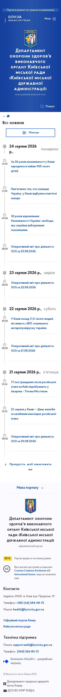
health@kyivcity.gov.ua (28, 609)
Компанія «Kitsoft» (23, 659)
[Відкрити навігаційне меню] (54, 19)
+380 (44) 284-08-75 (30, 603)
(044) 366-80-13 (27, 651)
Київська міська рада (16, 626)
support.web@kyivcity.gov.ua (32, 645)
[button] (30, 132)
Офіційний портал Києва (19, 620)
